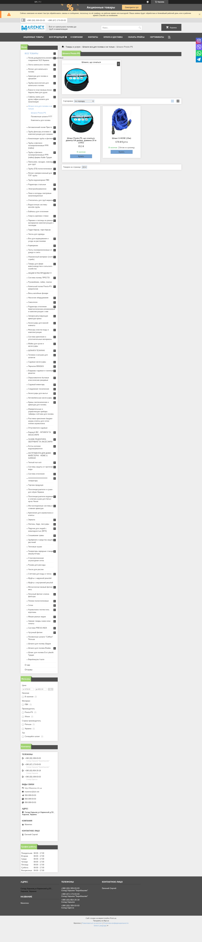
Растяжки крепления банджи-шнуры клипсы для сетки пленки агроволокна (40, 420)
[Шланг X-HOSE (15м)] (121, 121)
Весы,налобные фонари (38, 293)
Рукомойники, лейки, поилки (40, 282)
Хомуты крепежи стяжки (38, 216)
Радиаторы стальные (37, 184)
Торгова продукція (35, 485)
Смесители (32, 302)
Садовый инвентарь (36, 384)
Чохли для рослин (36, 569)
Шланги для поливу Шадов (39, 644)
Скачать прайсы (136, 37)
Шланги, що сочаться (91, 62)
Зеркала (31, 520)
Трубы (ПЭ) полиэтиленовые (40, 169)
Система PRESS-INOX (37, 628)
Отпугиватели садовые (37, 428)
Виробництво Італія (36, 659)
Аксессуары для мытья (38, 393)
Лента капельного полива (38, 65)
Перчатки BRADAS (36, 366)
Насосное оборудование (38, 298)
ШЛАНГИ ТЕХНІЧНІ (36, 350)
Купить (81, 156)
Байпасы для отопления (38, 211)
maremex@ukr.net (32, 792)
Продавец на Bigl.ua (101, 921)
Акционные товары (33, 37)
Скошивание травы (36, 535)
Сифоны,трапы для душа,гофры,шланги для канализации (38, 99)
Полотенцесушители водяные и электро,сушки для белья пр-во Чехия (40, 498)
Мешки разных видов (37, 617)
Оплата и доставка (113, 37)
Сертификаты (157, 37)
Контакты (93, 37)
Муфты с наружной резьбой (39, 578)
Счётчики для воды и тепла (39, 574)
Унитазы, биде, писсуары (38, 524)
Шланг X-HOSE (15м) (121, 138)
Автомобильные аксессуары (40, 398)
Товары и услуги (73, 47)
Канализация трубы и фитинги (40, 138)
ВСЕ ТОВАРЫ (31, 53)
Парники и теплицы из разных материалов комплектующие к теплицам (40, 222)
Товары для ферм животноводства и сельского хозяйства (40, 266)
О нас (27, 665)
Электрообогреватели (37, 189)
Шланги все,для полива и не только (98, 47)
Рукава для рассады (36, 565)
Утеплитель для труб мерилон (41, 200)
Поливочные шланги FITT (41, 117)
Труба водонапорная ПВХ (38, 180)
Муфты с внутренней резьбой (40, 583)
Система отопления (36, 474)
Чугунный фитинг (35, 632)
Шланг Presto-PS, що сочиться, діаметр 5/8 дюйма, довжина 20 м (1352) (81, 140)
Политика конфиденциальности (115, 923)
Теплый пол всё (34, 462)
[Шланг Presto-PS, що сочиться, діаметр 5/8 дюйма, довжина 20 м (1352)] (81, 121)
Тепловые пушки (35, 547)
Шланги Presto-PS (38, 113)
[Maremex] (33, 27)
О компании (76, 37)
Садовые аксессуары (37, 362)
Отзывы (28, 669)
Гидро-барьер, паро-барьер (39, 230)
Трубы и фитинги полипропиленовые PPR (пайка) (38, 145)
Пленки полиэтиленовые (38, 601)
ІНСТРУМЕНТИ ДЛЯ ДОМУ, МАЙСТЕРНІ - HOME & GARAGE (39, 455)
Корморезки (33, 245)
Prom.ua (113, 918)
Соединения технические (38, 389)
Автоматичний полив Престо (40, 127)
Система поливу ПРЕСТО (39, 278)
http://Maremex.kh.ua (33, 788)
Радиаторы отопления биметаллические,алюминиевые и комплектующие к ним (41, 309)
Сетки (30, 605)
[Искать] (139, 27)
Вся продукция (56, 37)
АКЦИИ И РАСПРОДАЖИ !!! (40, 273)
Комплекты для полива (40, 120)
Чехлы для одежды (36, 234)
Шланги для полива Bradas (39, 648)
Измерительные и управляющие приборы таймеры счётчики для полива (40, 411)
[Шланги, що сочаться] (76, 80)
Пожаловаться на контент (92, 923)
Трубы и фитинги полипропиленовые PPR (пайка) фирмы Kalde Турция (40, 154)
